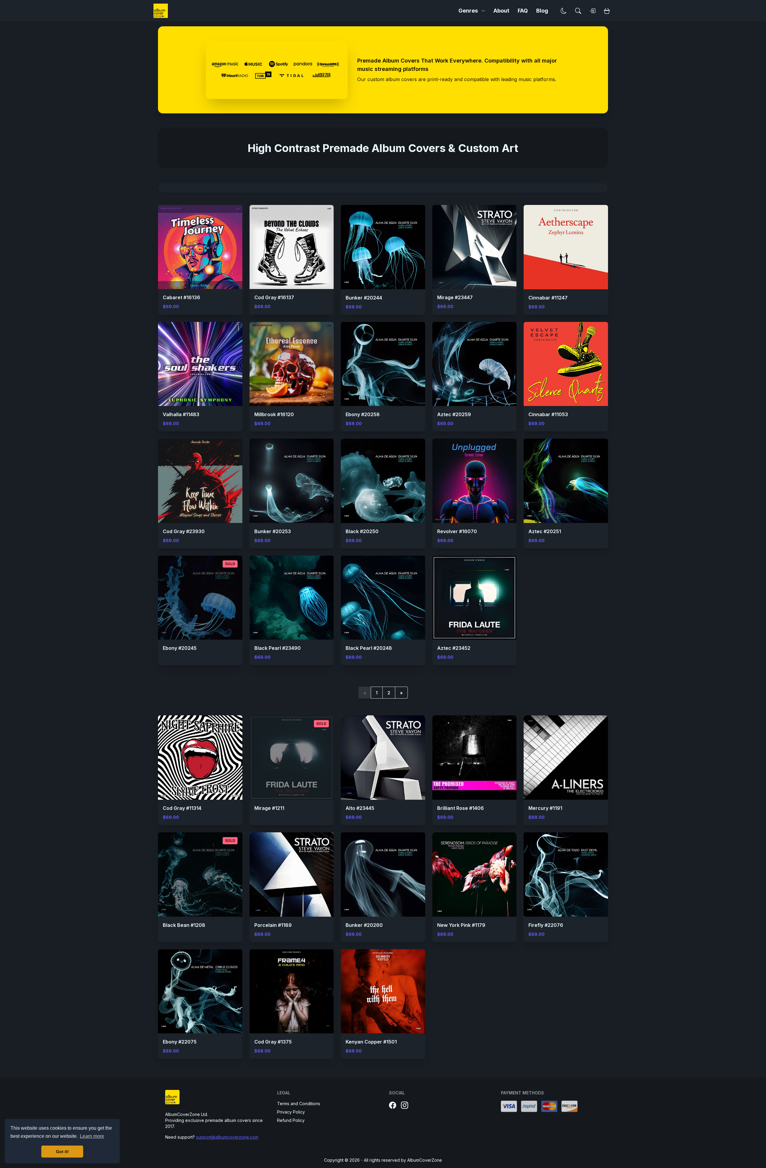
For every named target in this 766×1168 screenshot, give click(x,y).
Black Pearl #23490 (277, 648)
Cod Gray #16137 (274, 297)
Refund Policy (291, 1120)
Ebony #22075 (180, 1042)
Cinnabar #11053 (548, 414)
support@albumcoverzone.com (227, 1137)
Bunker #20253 (272, 531)
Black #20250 (362, 531)
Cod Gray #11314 (182, 808)
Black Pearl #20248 (369, 648)
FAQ (523, 10)
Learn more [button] (92, 1136)
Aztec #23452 (453, 648)
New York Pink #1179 (461, 925)
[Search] (578, 11)
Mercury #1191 (545, 808)
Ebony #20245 (180, 648)
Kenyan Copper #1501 (371, 1042)
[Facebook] (392, 1105)
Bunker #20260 (364, 925)
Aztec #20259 (454, 414)
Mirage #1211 (269, 808)
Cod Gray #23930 (184, 531)
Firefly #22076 (545, 925)
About (501, 10)
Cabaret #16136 (181, 297)
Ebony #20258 (363, 414)
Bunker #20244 (364, 298)
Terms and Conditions (298, 1103)
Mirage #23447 (455, 297)
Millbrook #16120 (274, 414)
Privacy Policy (291, 1111)
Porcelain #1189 (273, 925)
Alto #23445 (360, 808)
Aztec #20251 (544, 531)
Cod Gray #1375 (273, 1042)
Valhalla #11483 (181, 414)
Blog (542, 10)
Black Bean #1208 (184, 925)
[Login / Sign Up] (592, 11)
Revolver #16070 (457, 531)
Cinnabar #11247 (548, 298)
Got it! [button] (62, 1151)
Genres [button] (468, 10)
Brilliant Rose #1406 (460, 808)
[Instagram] (404, 1105)
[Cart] (607, 11)
